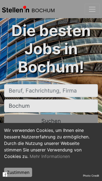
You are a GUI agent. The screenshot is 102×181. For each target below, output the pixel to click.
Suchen (51, 121)
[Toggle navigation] (92, 9)
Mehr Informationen (50, 156)
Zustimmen (18, 172)
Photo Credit (91, 175)
